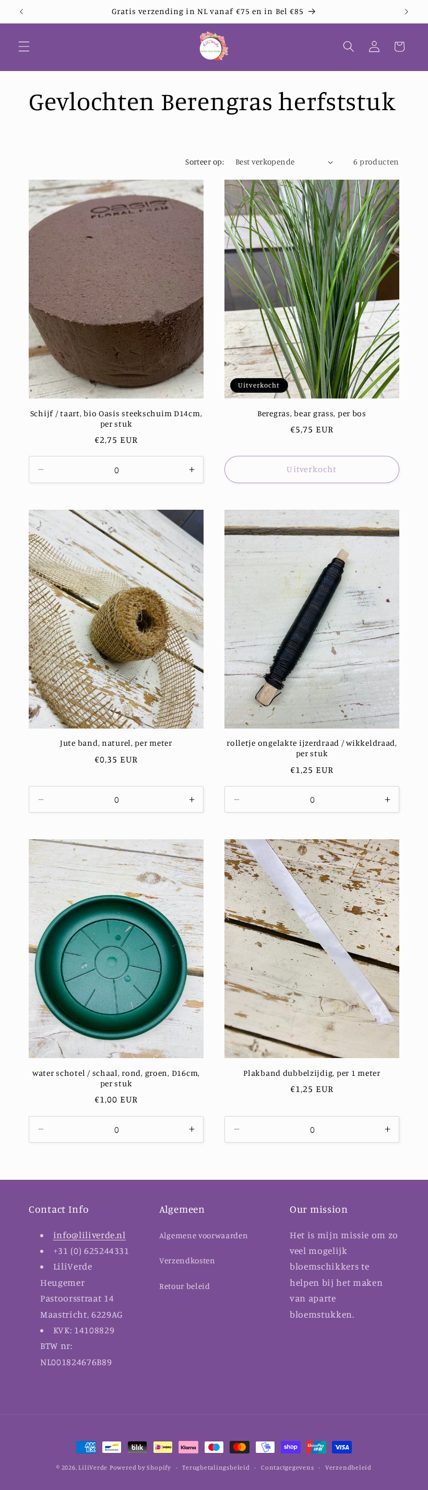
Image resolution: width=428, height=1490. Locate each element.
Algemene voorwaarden (203, 1235)
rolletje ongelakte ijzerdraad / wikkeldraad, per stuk (312, 748)
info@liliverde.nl (89, 1234)
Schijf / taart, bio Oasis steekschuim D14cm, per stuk (116, 418)
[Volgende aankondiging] (406, 11)
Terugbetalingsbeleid (215, 1467)
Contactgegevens (287, 1467)
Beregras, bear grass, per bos (311, 413)
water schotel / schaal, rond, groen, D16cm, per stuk (116, 1078)
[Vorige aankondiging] (21, 11)
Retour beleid (184, 1286)
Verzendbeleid (348, 1467)
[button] (24, 46)
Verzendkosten (187, 1260)
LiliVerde (93, 1467)
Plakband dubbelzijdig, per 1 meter (311, 1073)
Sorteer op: (204, 162)
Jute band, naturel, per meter (116, 743)
